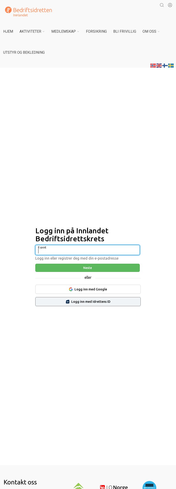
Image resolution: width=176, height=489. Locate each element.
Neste (87, 268)
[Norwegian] (153, 65)
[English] (159, 65)
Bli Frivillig (124, 31)
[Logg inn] (170, 5)
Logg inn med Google (90, 289)
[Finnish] (165, 65)
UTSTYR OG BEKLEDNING (24, 52)
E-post (42, 247)
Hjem (8, 31)
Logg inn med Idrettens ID (90, 301)
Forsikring (96, 31)
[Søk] (162, 5)
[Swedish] (171, 65)
